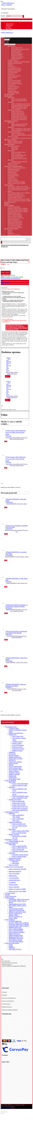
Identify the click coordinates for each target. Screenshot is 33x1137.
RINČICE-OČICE (17, 747)
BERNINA (12, 787)
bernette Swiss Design (15, 799)
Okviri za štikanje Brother (19, 846)
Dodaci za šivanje (14, 771)
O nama (4, 992)
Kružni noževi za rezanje (16, 758)
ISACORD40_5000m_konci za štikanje (17, 906)
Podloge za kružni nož (15, 757)
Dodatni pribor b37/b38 (18, 805)
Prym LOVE (12, 754)
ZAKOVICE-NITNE (18, 749)
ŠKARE (11, 765)
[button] (3, 278)
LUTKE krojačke (10, 893)
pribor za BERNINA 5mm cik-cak (19, 789)
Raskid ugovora (7, 1007)
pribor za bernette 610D (18, 824)
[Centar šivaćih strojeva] (8, 3)
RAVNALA (12, 760)
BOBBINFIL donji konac (16, 938)
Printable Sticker (13, 884)
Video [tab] (2, 284)
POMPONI (12, 752)
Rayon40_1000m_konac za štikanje (19, 923)
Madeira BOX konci (14, 933)
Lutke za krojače (13, 763)
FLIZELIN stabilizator (15, 921)
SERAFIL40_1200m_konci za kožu (19, 899)
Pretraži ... (3, 16)
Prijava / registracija (6, 4)
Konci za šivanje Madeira (16, 930)
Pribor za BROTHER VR (19, 848)
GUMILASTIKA (14, 728)
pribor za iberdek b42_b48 (16, 841)
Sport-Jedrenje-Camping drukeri (19, 739)
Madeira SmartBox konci (16, 935)
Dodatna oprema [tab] (5, 282)
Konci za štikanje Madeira (16, 929)
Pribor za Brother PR (18, 849)
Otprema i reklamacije (9, 998)
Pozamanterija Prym (10, 727)
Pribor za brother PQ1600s (19, 785)
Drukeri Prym (12, 734)
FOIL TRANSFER (14, 873)
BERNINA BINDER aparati (20, 796)
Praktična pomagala (14, 774)
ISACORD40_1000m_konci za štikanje (17, 901)
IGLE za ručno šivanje (15, 768)
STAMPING (12, 882)
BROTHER (12, 782)
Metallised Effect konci (15, 927)
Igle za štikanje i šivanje (15, 940)
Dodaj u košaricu (5, 272)
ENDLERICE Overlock (12, 812)
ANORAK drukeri (17, 741)
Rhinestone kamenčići (15, 871)
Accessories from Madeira (16, 941)
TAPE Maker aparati (14, 779)
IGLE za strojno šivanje (15, 766)
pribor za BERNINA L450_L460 (18, 819)
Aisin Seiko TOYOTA (15, 949)
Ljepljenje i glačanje (14, 772)
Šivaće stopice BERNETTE (20, 810)
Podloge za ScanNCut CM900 (17, 889)
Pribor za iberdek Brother (19, 832)
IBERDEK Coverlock (11, 839)
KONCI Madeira (10, 919)
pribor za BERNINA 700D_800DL (18, 816)
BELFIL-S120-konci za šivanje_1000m (15, 917)
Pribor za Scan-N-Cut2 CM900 (17, 891)
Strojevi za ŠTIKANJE (11, 842)
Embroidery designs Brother (20, 851)
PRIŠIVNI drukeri (17, 750)
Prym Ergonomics (14, 755)
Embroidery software (14, 860)
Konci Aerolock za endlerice (17, 932)
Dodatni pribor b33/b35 (18, 803)
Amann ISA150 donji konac (16, 910)
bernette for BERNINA (15, 822)
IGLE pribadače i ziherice (16, 769)
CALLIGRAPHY (14, 878)
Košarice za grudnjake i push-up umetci (18, 730)
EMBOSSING (13, 876)
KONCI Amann (9, 898)
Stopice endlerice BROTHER (20, 831)
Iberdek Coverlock (14, 834)
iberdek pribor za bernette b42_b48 (19, 837)
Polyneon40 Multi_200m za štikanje (19, 926)
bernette (11, 946)
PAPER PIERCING (14, 880)
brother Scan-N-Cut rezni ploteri (14, 867)
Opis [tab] (2, 280)
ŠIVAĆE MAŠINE (10, 780)
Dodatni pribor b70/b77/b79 (20, 806)
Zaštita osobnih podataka (10, 1010)
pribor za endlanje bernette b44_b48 (19, 826)
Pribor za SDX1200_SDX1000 (17, 869)
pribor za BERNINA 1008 (19, 798)
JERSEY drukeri (17, 743)
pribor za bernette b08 (18, 801)
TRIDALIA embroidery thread (17, 912)
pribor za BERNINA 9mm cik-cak (19, 793)
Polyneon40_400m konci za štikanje (19, 924)
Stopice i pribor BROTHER (20, 783)
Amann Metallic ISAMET (16, 908)
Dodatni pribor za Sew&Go (20, 808)
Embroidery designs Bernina (20, 854)
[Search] (23, 16)
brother (11, 944)
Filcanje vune (12, 776)
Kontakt (4, 995)
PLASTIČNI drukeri (18, 745)
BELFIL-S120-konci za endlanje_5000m (15, 914)
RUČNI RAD (13, 777)
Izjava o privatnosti (8, 1001)
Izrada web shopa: (5, 1108)
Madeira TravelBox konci (16, 937)
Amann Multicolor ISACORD (17, 904)
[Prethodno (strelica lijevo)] (1, 1113)
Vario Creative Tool (17, 736)
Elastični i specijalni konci (16, 733)
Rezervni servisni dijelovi (12, 943)
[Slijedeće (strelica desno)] (3, 1113)
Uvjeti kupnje (6, 1004)
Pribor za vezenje (13, 865)
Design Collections (14, 887)
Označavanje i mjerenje (15, 761)
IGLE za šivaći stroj (10, 896)
